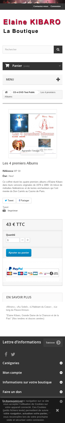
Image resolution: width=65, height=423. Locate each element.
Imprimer (13, 210)
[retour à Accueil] (6, 92)
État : (5, 176)
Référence (8, 171)
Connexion (56, 6)
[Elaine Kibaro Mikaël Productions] (32, 24)
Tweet (10, 200)
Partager (24, 200)
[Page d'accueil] (32, 1)
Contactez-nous (40, 6)
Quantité (10, 235)
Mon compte (12, 372)
